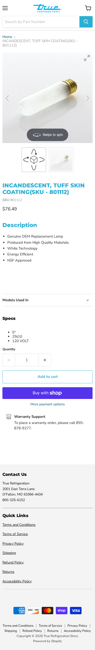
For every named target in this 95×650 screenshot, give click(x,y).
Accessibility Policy (17, 581)
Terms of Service (15, 534)
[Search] (86, 21)
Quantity (8, 349)
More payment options (47, 404)
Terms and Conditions (19, 524)
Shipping (9, 553)
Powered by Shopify (47, 641)
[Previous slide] (7, 98)
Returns (8, 571)
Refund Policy (13, 562)
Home (7, 37)
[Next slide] (88, 98)
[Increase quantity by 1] (45, 360)
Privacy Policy (13, 543)
